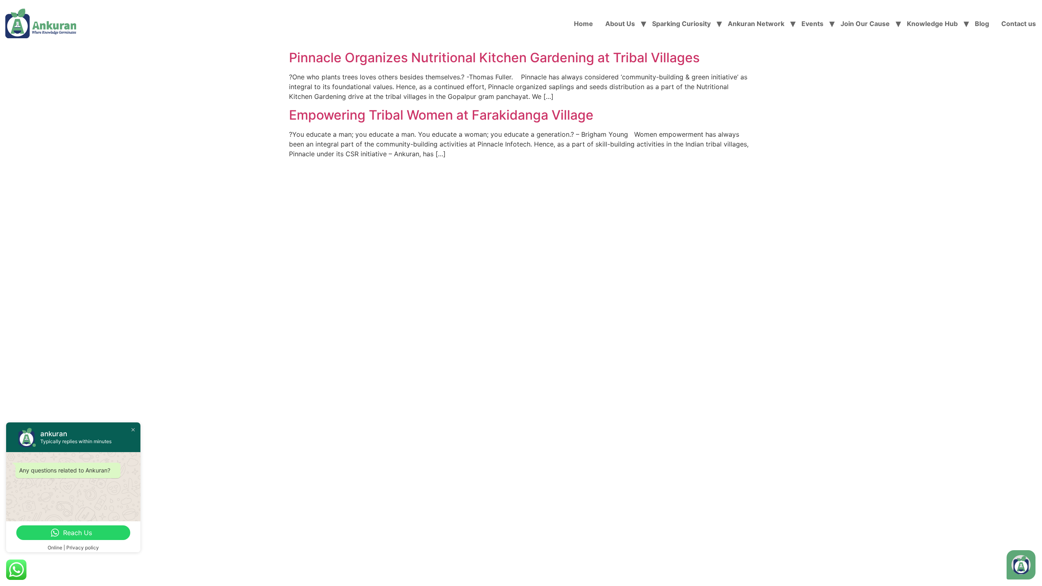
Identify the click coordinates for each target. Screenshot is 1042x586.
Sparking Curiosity (681, 24)
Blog (982, 24)
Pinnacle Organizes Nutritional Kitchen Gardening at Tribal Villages (494, 58)
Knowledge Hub (932, 24)
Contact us (1018, 24)
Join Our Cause (865, 24)
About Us (620, 24)
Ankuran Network (756, 24)
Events (812, 24)
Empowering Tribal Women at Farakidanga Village (441, 115)
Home (583, 24)
